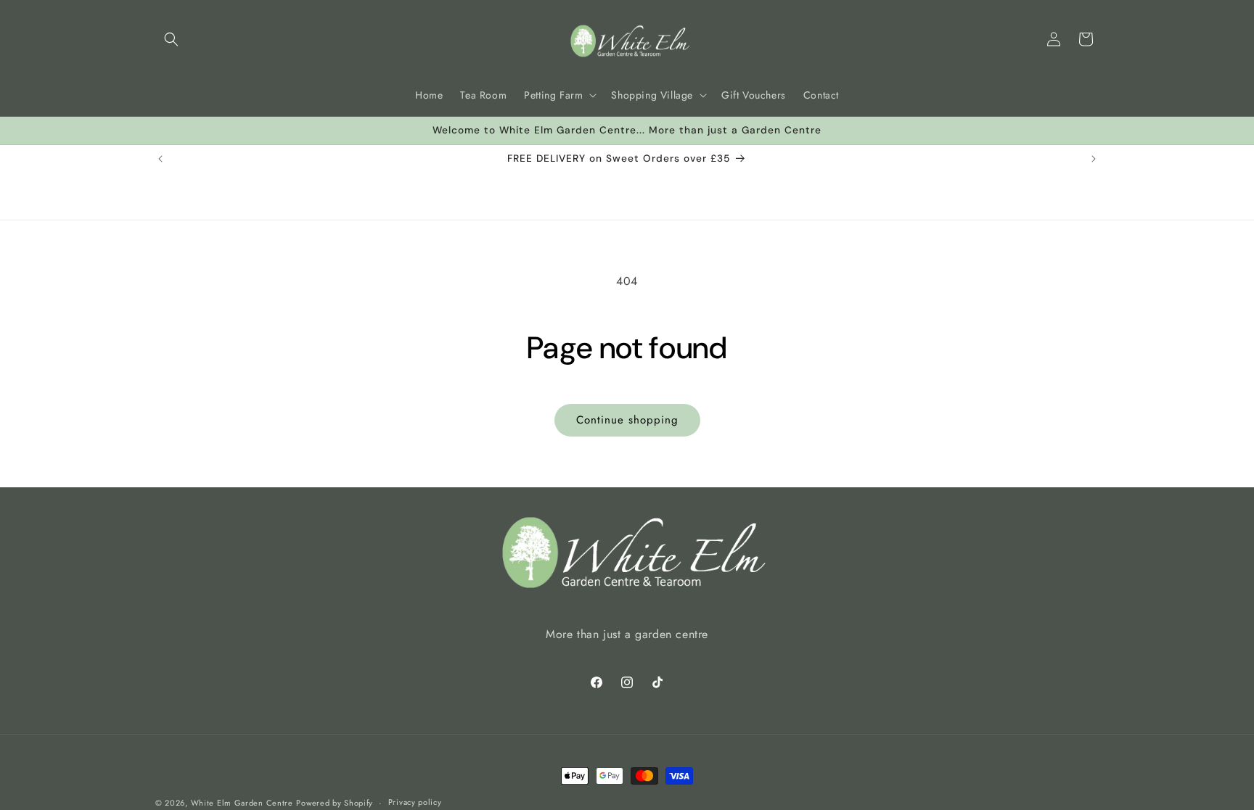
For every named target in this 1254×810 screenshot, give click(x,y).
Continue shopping (627, 420)
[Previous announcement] (160, 159)
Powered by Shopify (334, 803)
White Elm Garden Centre (242, 803)
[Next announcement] (1094, 159)
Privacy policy (415, 802)
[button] (171, 39)
